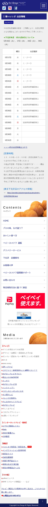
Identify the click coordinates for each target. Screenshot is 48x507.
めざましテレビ (8, 405)
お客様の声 (8, 265)
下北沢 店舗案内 (11, 258)
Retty (4, 429)
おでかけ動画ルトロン (11, 426)
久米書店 (5, 436)
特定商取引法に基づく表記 (15, 287)
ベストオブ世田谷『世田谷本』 (14, 447)
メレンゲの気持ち (9, 398)
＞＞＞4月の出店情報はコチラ (15, 147)
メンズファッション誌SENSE (14, 450)
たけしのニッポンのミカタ (12, 391)
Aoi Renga (20, 505)
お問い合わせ (9, 280)
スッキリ (5, 381)
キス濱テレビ (7, 395)
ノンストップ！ (8, 388)
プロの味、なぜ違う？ (13, 228)
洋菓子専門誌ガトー (10, 461)
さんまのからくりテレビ (12, 402)
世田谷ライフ (7, 454)
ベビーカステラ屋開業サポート (17, 273)
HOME (6, 221)
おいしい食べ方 (10, 236)
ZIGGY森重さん (8, 433)
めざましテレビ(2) (9, 384)
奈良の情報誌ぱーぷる (11, 468)
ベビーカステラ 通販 (12, 243)
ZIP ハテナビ (7, 367)
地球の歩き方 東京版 (10, 464)
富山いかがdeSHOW (10, 377)
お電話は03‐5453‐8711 (12, 496)
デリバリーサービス (12, 250)
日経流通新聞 (7, 457)
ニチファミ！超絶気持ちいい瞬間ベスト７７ (19, 370)
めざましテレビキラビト (12, 374)
